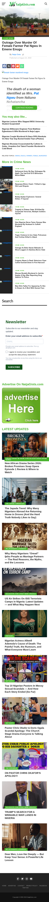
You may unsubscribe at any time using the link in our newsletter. (24, 358)
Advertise (12, 885)
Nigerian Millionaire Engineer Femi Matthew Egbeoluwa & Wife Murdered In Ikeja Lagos (21, 130)
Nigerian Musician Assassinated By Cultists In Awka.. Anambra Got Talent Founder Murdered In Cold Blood (23, 146)
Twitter (25, 887)
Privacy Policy (31, 885)
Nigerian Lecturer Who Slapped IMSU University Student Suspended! (23, 122)
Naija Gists (16, 54)
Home (4, 885)
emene (17, 155)
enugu (23, 155)
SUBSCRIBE (14, 367)
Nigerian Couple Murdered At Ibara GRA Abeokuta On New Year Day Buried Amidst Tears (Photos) (24, 137)
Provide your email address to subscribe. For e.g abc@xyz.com (22, 347)
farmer (29, 155)
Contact (21, 885)
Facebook (43, 885)
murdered (43, 155)
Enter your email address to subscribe (24, 336)
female (35, 155)
